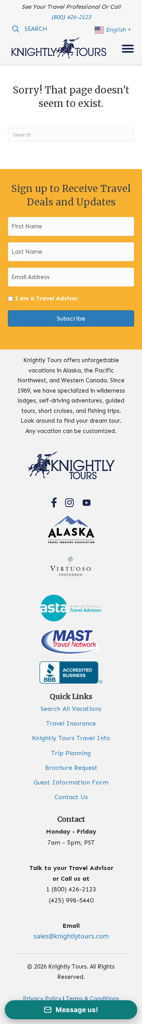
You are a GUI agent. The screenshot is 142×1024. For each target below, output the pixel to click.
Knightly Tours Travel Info (71, 738)
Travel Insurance (71, 723)
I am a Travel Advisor (46, 298)
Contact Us (71, 797)
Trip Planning (71, 753)
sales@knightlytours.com (71, 936)
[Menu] (128, 48)
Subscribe (71, 318)
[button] (29, 29)
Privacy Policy (42, 998)
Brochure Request (71, 767)
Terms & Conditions (92, 998)
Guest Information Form (71, 782)
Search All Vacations (71, 708)
